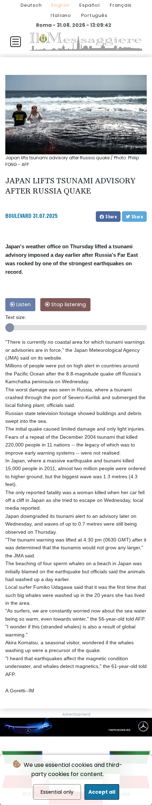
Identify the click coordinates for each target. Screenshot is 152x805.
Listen (23, 304)
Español (89, 5)
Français (120, 5)
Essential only (57, 791)
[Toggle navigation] (15, 42)
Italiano (61, 15)
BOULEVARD (18, 215)
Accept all (101, 791)
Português (94, 15)
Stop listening (68, 304)
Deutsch (31, 5)
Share (110, 216)
